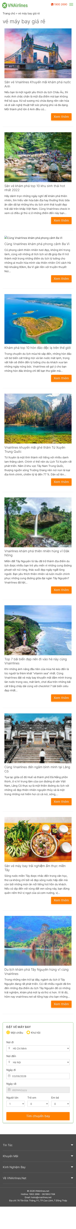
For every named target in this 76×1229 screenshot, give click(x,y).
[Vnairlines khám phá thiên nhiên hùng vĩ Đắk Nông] (38, 523)
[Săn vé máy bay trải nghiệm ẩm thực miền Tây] (38, 840)
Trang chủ (9, 13)
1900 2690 (60, 4)
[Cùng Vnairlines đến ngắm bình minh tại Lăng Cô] (38, 739)
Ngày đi (11, 1070)
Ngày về (11, 1083)
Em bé (55, 1097)
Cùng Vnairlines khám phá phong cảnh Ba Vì (36, 244)
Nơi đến (11, 1056)
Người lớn (12, 1097)
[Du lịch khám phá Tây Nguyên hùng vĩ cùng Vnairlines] (38, 941)
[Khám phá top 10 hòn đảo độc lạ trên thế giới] (38, 320)
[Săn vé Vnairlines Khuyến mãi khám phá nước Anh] (38, 54)
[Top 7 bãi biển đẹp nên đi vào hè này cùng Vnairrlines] (38, 631)
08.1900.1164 (48, 1194)
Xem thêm (61, 117)
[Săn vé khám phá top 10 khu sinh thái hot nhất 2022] (38, 158)
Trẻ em (31, 1097)
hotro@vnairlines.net (41, 1197)
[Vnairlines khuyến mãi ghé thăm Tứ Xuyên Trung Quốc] (38, 419)
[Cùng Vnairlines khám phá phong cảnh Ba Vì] (38, 239)
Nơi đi (10, 1042)
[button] (38, 1145)
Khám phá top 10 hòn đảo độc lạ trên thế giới (37, 348)
